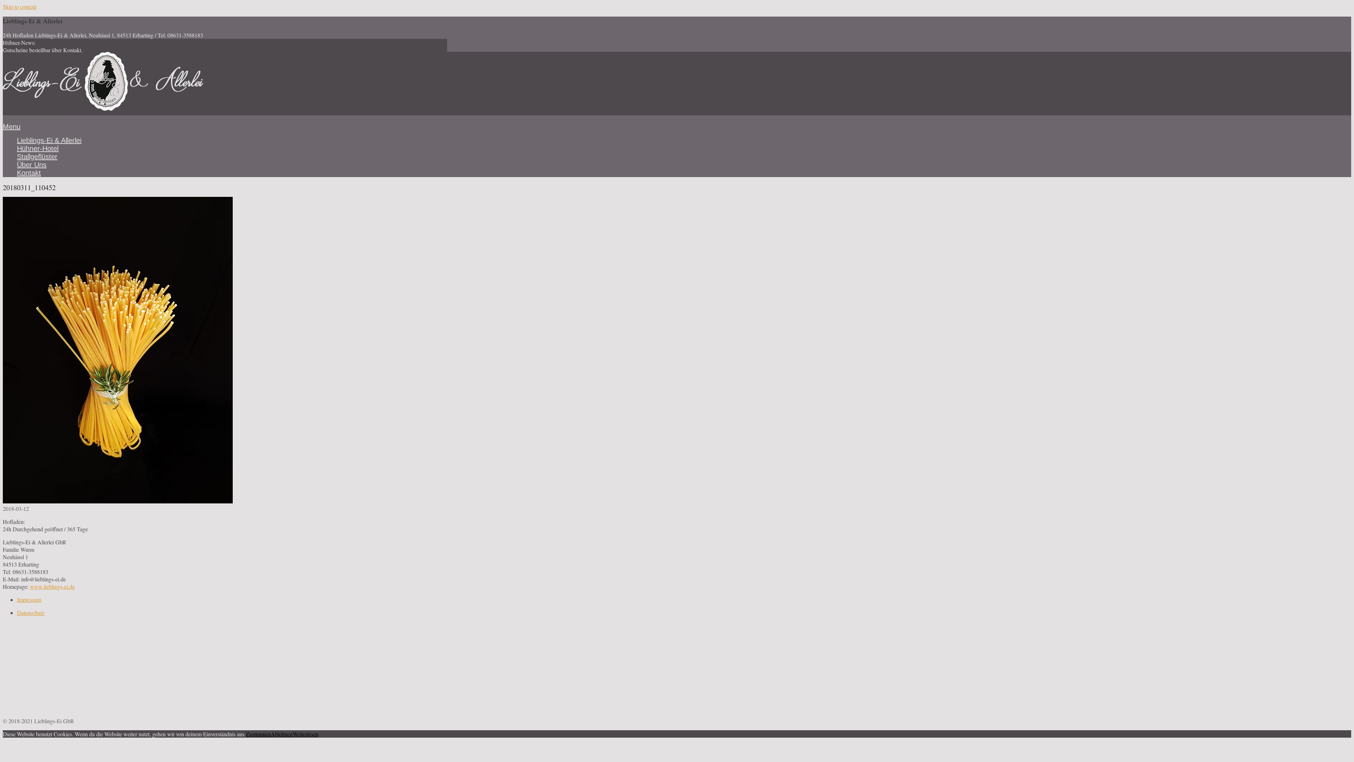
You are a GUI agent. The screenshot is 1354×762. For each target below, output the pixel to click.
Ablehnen (282, 734)
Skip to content (19, 6)
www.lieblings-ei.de (52, 586)
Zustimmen (258, 734)
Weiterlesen (305, 734)
